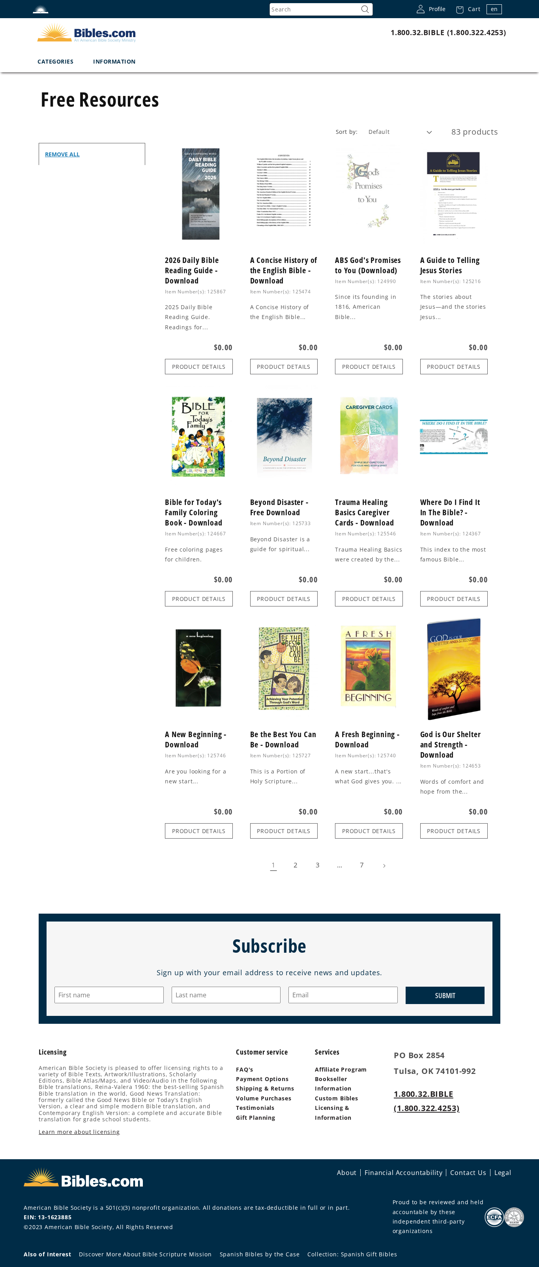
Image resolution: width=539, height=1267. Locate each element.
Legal (502, 1172)
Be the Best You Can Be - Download (283, 739)
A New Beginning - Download (195, 739)
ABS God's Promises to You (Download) (368, 265)
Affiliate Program (341, 1069)
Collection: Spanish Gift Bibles (352, 1254)
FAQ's (244, 1069)
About (347, 1172)
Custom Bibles (336, 1098)
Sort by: (346, 131)
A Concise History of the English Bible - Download (284, 270)
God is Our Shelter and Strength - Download (450, 744)
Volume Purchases (263, 1098)
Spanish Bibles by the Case (260, 1254)
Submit (445, 995)
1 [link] (273, 864)
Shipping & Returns (265, 1088)
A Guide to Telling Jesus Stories (450, 265)
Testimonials (255, 1107)
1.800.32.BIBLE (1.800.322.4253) (448, 32)
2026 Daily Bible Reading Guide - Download (192, 270)
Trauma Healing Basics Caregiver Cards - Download (364, 512)
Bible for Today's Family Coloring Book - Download (194, 512)
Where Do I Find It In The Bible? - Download (450, 512)
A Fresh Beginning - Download (367, 739)
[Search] (365, 9)
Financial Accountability (403, 1172)
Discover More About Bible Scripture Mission (145, 1254)
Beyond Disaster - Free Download (279, 507)
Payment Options (262, 1079)
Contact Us (468, 1172)
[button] (465, 9)
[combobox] (321, 9)
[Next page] (384, 866)
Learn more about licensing (79, 1132)
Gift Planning (255, 1117)
